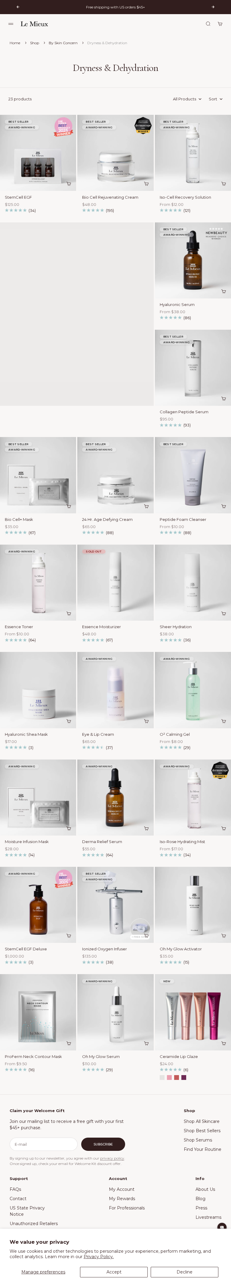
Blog (200, 1198)
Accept (114, 1272)
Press (201, 1208)
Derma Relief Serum (102, 842)
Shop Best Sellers (202, 1130)
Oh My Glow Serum (101, 1057)
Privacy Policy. (99, 1256)
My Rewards (122, 1198)
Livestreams (208, 1217)
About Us (205, 1189)
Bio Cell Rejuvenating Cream (110, 197)
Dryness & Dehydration (107, 43)
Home (15, 43)
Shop (35, 43)
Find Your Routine (202, 1149)
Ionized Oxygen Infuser (104, 949)
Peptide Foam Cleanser (183, 520)
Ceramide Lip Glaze (179, 1057)
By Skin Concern (64, 43)
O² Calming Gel (175, 735)
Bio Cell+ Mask (19, 520)
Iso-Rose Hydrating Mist (182, 842)
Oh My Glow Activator (181, 949)
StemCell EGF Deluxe (26, 949)
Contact (18, 1198)
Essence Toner (19, 627)
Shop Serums (198, 1140)
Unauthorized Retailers (34, 1223)
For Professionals (127, 1208)
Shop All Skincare (202, 1121)
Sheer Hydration (176, 627)
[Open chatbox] (222, 1227)
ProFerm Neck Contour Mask (33, 1057)
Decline (184, 1272)
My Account (121, 1189)
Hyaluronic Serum (177, 305)
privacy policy (112, 1158)
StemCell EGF (18, 197)
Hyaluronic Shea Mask (26, 735)
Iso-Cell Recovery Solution (185, 197)
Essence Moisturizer (101, 627)
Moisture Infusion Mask (27, 842)
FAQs (15, 1189)
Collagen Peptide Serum (184, 412)
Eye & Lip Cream (98, 735)
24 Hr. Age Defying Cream (107, 520)
